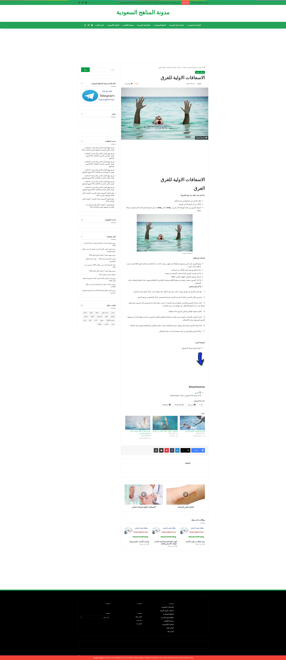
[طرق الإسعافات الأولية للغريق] (192, 423)
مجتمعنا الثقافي (129, 25)
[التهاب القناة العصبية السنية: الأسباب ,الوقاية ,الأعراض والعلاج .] (164, 532)
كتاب (95, 320)
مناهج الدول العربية (144, 25)
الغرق (197, 393)
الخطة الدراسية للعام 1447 (107, 274)
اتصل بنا (139, 624)
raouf (199, 84)
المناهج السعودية (160, 25)
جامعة (86, 316)
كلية (90, 320)
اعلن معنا (171, 631)
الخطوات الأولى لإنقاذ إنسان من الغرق (165, 431)
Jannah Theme (98, 658)
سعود (101, 320)
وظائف (100, 324)
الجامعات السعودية (195, 25)
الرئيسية (201, 67)
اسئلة (97, 312)
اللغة (106, 316)
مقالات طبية (177, 67)
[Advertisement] (143, 45)
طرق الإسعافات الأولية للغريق (195, 431)
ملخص (106, 324)
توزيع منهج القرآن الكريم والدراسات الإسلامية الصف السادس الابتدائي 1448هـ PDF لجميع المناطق (99, 156)
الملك (92, 316)
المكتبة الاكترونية (113, 25)
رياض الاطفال (110, 320)
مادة (85, 320)
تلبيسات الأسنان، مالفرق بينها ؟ (139, 541)
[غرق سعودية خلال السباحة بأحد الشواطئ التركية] (137, 423)
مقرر (112, 324)
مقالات (184, 67)
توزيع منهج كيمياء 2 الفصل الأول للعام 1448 (102, 255)
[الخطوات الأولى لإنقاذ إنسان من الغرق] (165, 423)
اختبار (112, 312)
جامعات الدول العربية (177, 25)
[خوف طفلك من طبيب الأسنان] (192, 532)
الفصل (112, 316)
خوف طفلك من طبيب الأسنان (195, 541)
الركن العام (100, 25)
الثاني (84, 312)
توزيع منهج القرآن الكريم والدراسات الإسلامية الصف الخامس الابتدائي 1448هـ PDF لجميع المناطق (99, 164)
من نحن (139, 620)
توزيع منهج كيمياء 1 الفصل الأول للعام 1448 (102, 271)
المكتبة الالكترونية (168, 624)
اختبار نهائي (105, 312)
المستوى (99, 316)
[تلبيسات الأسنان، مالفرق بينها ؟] (136, 532)
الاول (91, 312)
